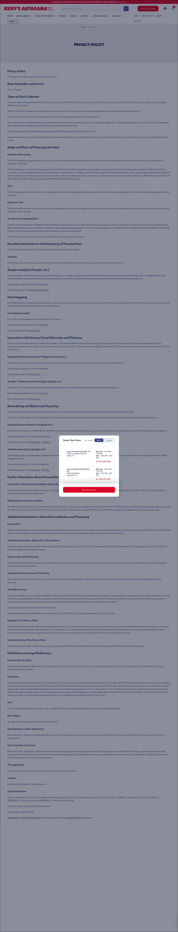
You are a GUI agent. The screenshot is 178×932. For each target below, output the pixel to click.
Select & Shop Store (89, 490)
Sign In (99, 440)
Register (109, 440)
